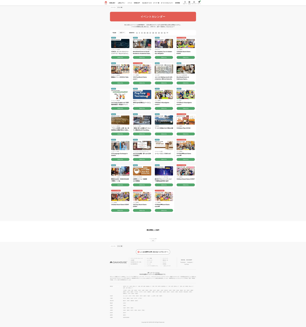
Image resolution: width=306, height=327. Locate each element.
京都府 (111, 305)
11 (139, 33)
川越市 (148, 295)
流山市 (132, 298)
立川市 (145, 291)
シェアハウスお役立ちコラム (152, 265)
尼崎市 (128, 310)
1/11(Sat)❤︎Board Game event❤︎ (184, 154)
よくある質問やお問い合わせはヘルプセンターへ (154, 252)
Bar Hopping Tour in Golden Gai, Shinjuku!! (163, 52)
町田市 (168, 291)
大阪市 (124, 307)
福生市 (132, 293)
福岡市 (124, 315)
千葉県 (111, 298)
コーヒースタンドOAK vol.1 (163, 153)
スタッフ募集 (149, 258)
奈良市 (124, 312)
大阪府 (111, 307)
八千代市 (140, 298)
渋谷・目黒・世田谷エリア (174, 286)
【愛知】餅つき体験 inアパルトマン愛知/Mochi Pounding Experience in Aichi (142, 129)
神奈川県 (111, 300)
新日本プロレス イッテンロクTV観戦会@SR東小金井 (163, 180)
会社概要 (132, 260)
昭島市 (160, 291)
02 (164, 33)
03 (162, 33)
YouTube (186, 264)
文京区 (139, 290)
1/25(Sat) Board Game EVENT (183, 52)
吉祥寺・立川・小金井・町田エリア (130, 286)
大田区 (162, 290)
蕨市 (157, 295)
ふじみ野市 (153, 295)
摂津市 (128, 307)
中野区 (174, 290)
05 (156, 33)
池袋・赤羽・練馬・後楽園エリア (144, 286)
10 (142, 33)
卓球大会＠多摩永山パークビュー (142, 103)
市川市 (124, 298)
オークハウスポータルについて (137, 258)
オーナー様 (156, 3)
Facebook (183, 262)
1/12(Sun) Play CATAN (183, 128)
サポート (185, 3)
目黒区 (158, 290)
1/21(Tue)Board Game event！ (140, 78)
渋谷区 (170, 290)
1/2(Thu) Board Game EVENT (140, 205)
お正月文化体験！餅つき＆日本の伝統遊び (142, 154)
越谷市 (145, 295)
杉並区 (177, 290)
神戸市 (132, 310)
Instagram (190, 262)
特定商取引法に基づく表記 (136, 262)
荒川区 (188, 290)
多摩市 (190, 291)
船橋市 (128, 298)
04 (159, 33)
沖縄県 (111, 317)
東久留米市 (186, 291)
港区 (132, 290)
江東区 (150, 290)
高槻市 (132, 307)
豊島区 (181, 290)
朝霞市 (160, 295)
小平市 (129, 293)
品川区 (154, 290)
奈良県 (111, 312)
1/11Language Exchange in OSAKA (119, 154)
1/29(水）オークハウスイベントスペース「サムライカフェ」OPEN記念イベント (120, 52)
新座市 (137, 295)
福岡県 (111, 315)
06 (153, 33)
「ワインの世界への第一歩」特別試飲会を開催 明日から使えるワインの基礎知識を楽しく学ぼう (120, 129)
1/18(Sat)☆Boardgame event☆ (162, 103)
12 (137, 33)
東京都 (111, 286)
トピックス (149, 264)
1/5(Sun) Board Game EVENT (186, 179)
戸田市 (133, 295)
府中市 (157, 291)
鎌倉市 (136, 300)
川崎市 (128, 300)
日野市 (176, 291)
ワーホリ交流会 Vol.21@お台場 (164, 128)
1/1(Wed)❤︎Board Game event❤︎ (162, 205)
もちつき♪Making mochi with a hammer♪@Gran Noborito (163, 78)
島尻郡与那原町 (126, 317)
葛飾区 (132, 291)
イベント (130, 3)
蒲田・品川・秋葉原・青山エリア (186, 286)
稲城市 (136, 293)
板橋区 (192, 290)
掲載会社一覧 (165, 260)
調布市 (164, 291)
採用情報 (177, 3)
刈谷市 (124, 303)
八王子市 (140, 291)
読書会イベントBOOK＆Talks (119, 77)
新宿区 (135, 290)
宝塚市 (124, 310)
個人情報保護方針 (134, 264)
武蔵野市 (149, 291)
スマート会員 (149, 262)
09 (144, 33)
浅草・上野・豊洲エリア (128, 287)
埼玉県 (111, 295)
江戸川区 (136, 291)
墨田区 (147, 290)
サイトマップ (165, 258)
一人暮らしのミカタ (167, 265)
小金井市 (172, 291)
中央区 (129, 290)
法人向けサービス (147, 3)
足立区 (128, 291)
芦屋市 (143, 310)
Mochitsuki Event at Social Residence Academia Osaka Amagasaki (141, 52)
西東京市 (125, 293)
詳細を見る (120, 57)
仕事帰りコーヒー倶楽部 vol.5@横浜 (140, 180)
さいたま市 (125, 295)
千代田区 (125, 290)
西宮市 (139, 310)
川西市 (135, 310)
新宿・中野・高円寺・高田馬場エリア (160, 286)
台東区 (143, 290)
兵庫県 (111, 310)
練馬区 (124, 291)
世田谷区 (166, 290)
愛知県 (111, 303)
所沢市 (141, 295)
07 (150, 33)
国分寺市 (181, 291)
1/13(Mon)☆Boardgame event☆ (184, 103)
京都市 (124, 305)
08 (147, 33)
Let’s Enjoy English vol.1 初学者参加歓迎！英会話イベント (120, 103)
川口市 (130, 295)
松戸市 (135, 298)
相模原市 (132, 300)
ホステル (164, 262)
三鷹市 (153, 291)
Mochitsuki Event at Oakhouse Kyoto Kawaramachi (183, 78)
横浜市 (124, 300)
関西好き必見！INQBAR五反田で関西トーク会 (120, 180)
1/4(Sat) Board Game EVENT (120, 204)
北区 (185, 290)
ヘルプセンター (150, 260)
